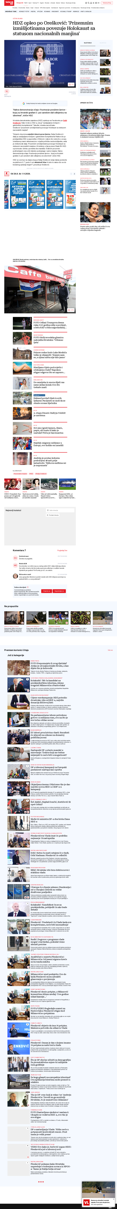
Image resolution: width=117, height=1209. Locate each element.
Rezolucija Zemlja (85, 7)
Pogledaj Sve (62, 550)
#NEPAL (33, 11)
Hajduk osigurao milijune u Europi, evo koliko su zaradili (48, 444)
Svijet (31, 7)
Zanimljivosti (54, 7)
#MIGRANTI (55, 11)
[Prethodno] (71, 173)
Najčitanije (88, 43)
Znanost (37, 7)
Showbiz (47, 3)
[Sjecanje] (86, 3)
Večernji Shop (107, 3)
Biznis (27, 7)
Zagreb (42, 3)
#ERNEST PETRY (24, 11)
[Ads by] (19, 256)
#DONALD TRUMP (66, 11)
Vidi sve (110, 650)
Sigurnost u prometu (64, 7)
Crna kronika (21, 7)
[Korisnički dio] (91, 3)
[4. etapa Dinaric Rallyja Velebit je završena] (22, 413)
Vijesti (25, 3)
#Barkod (76, 11)
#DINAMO (47, 11)
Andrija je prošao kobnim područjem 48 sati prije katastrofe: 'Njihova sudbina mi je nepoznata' (50, 462)
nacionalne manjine (21, 474)
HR (98, 3)
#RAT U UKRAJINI (86, 11)
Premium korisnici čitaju (16, 650)
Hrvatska (15, 7)
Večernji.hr (9, 3)
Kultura (63, 3)
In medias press (75, 7)
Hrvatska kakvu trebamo (97, 7)
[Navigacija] (94, 3)
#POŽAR (40, 11)
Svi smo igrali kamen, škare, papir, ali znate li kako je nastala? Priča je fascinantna (48, 430)
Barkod (58, 3)
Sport (30, 3)
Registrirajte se (59, 591)
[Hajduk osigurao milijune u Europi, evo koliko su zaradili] (22, 443)
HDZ (31, 474)
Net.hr (35, 410)
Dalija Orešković (41, 474)
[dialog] (98, 1194)
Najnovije (103, 43)
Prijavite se (46, 591)
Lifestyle (52, 3)
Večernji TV (36, 3)
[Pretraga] (89, 3)
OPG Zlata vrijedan (45, 7)
